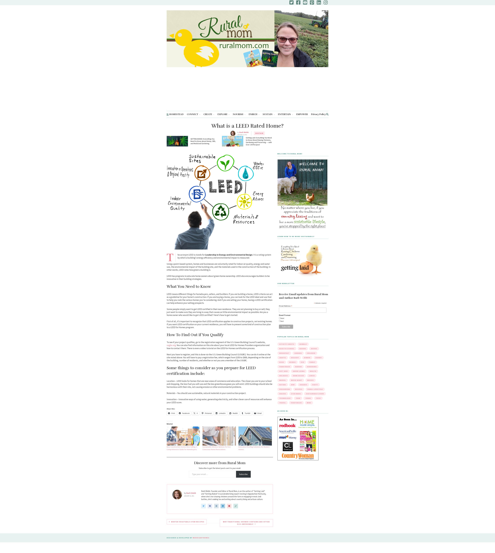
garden (298, 367)
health (313, 371)
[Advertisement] (247, 92)
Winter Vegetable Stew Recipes (187, 522)
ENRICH (253, 114)
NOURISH (238, 114)
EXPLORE (222, 114)
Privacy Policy (318, 114)
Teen (298, 398)
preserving (284, 389)
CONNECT (192, 114)
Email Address (285, 306)
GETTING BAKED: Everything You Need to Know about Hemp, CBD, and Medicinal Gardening (203, 141)
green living (299, 371)
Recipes (298, 389)
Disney (319, 357)
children (311, 353)
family (312, 362)
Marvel (282, 380)
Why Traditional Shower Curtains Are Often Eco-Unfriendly (246, 523)
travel (282, 403)
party (315, 385)
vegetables (296, 403)
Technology (285, 398)
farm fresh (284, 367)
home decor (298, 376)
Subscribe (243, 474)
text (282, 321)
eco (302, 362)
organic (303, 385)
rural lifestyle (315, 389)
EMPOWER (302, 114)
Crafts (282, 357)
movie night (296, 380)
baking (303, 348)
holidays (283, 376)
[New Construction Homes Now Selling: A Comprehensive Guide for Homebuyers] (183, 436)
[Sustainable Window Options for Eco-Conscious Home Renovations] (219, 436)
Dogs (281, 362)
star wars (296, 394)
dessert (295, 357)
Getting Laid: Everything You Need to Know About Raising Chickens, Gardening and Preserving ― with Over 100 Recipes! (259, 141)
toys (318, 398)
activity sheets (286, 344)
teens (308, 398)
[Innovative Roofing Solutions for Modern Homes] (255, 436)
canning (298, 353)
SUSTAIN (268, 114)
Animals (303, 344)
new (293, 385)
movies (310, 380)
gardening (312, 367)
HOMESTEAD (176, 114)
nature (282, 385)
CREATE (208, 114)
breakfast (284, 353)
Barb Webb (244, 132)
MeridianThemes (201, 538)
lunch (312, 376)
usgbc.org (171, 345)
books (314, 348)
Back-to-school (286, 348)
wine (309, 403)
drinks (292, 362)
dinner (307, 357)
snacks (282, 394)
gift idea (283, 371)
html (282, 318)
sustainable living (315, 394)
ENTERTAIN (284, 114)
